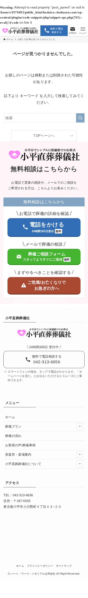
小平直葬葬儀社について (23, 464)
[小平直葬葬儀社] (20, 30)
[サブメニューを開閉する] (79, 426)
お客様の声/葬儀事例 (20, 445)
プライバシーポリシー (40, 565)
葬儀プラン (13, 426)
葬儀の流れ (13, 436)
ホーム (10, 417)
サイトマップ (64, 565)
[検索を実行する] (80, 118)
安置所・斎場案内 (18, 454)
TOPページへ (44, 135)
